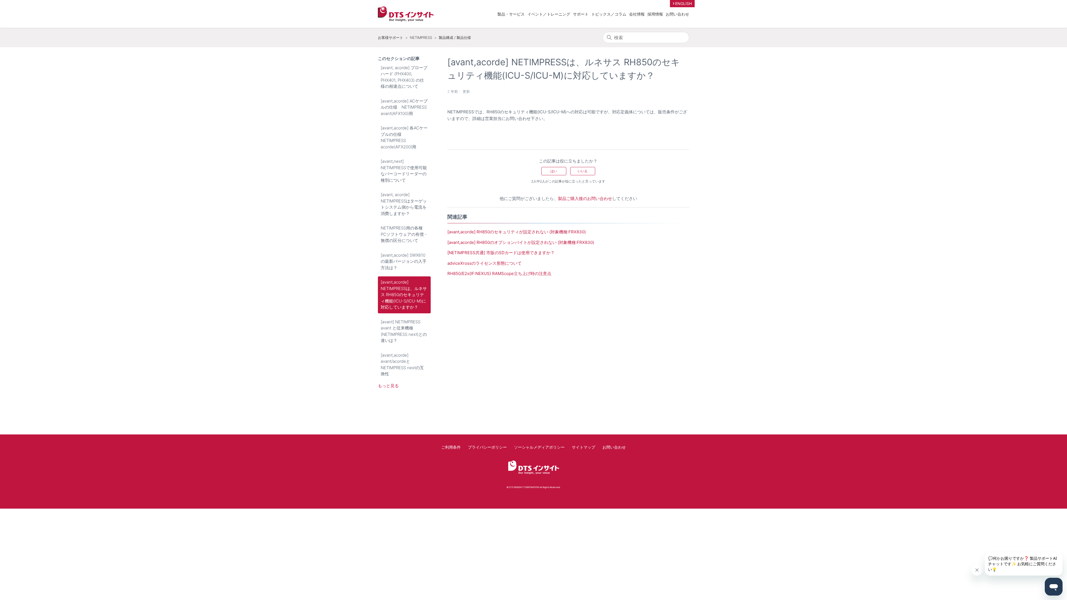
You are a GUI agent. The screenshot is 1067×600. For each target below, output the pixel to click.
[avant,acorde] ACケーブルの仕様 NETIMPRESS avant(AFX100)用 (404, 107)
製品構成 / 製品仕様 (455, 37)
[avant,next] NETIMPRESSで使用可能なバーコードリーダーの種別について (404, 171)
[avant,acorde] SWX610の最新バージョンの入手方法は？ (404, 261)
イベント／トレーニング (548, 14)
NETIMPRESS (421, 37)
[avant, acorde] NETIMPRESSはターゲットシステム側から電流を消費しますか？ (404, 204)
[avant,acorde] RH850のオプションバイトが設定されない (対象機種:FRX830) (520, 242)
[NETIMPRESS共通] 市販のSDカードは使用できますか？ (501, 252)
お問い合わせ (677, 14)
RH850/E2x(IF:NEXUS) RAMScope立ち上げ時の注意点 (499, 273)
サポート (581, 14)
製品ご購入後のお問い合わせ (585, 198)
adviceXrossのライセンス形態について (484, 263)
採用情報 (655, 14)
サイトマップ (583, 447)
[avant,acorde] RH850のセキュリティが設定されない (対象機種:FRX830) (516, 231)
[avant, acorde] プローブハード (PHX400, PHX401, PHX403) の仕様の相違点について (404, 77)
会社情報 (637, 14)
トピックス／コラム (608, 14)
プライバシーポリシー (487, 447)
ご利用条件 (451, 447)
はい (553, 171)
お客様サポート (390, 37)
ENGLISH (683, 3)
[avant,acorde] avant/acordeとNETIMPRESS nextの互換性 (402, 364)
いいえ (583, 171)
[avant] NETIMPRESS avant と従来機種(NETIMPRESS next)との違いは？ (404, 331)
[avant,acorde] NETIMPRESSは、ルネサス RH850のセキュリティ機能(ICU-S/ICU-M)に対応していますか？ (404, 294)
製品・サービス (511, 14)
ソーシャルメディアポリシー (539, 447)
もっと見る (388, 385)
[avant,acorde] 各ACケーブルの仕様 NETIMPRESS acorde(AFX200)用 (404, 137)
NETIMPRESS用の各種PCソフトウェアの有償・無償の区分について (404, 234)
